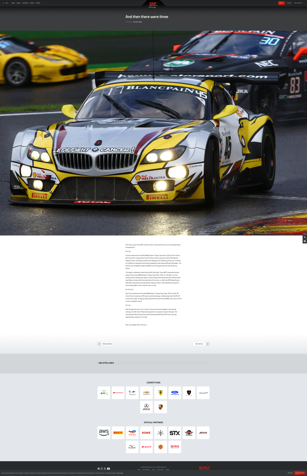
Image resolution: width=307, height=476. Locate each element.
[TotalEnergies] (132, 432)
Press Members (146, 469)
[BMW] (132, 392)
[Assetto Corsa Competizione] (203, 432)
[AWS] (104, 432)
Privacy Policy (160, 469)
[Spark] (146, 447)
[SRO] (175, 447)
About (139, 469)
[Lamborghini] (189, 392)
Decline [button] (290, 473)
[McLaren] (203, 392)
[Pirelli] (118, 432)
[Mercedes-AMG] (146, 407)
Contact (167, 469)
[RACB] (160, 447)
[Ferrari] (160, 392)
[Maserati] (160, 432)
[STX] (175, 432)
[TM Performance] (189, 432)
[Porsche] (160, 407)
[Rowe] (146, 432)
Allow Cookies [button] (300, 473)
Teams (153, 469)
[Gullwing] (132, 447)
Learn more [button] (119, 473)
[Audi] (118, 392)
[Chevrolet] (146, 392)
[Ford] (175, 392)
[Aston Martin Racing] (104, 392)
